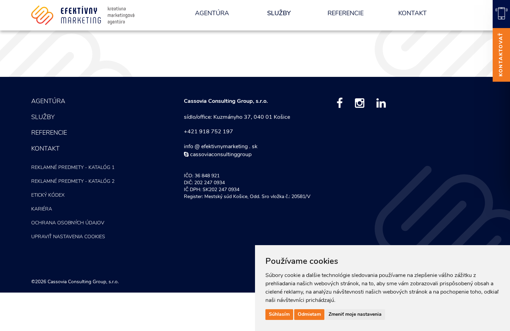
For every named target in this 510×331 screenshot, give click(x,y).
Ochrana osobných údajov (67, 223)
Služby (279, 14)
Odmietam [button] (309, 314)
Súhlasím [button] (279, 314)
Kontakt (412, 14)
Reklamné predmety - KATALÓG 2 (72, 181)
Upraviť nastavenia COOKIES (68, 237)
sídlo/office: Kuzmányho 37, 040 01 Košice (237, 117)
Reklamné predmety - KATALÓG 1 (72, 167)
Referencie (346, 14)
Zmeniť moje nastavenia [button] (355, 314)
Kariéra (41, 209)
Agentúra (212, 14)
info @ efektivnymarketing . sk (220, 147)
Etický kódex (48, 195)
